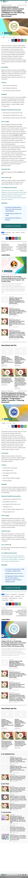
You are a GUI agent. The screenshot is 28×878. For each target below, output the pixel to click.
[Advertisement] (14, 857)
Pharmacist (18, 232)
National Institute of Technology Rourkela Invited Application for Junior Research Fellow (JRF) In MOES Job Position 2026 (17, 311)
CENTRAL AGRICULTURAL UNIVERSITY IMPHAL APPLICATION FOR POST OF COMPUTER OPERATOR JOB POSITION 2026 (7, 360)
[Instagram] (21, 875)
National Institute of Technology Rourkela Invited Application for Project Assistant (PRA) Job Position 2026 (17, 322)
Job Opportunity (4, 5)
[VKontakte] (23, 875)
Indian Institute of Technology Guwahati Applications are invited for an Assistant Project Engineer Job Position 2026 (13, 279)
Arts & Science (11, 296)
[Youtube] (25, 875)
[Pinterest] (19, 40)
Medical (10, 5)
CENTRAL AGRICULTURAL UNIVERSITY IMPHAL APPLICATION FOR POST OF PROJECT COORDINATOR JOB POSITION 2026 (17, 300)
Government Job (8, 232)
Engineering (3, 274)
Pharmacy (23, 232)
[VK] (22, 40)
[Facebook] (12, 40)
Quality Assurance (5, 234)
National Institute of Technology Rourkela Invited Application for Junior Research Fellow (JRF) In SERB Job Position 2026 (17, 806)
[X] (16, 40)
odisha (13, 232)
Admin (4, 37)
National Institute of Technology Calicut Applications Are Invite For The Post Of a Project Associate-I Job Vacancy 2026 (18, 837)
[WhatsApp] (25, 40)
